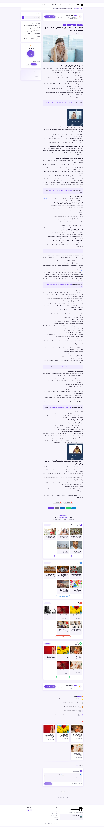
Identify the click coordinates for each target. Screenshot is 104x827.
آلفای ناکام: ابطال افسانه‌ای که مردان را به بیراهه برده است (76, 537)
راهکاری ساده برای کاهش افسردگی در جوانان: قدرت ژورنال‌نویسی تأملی (59, 102)
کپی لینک (50, 508)
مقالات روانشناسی (71, 4)
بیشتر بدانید (37, 78)
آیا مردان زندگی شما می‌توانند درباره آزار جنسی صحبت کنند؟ (76, 550)
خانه (57, 809)
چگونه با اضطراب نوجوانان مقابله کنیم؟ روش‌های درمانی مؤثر (61, 407)
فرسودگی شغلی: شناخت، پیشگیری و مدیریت (64, 550)
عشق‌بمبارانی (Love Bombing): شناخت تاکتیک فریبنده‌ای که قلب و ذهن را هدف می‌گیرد (50, 656)
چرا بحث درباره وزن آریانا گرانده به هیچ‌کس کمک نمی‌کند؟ (50, 537)
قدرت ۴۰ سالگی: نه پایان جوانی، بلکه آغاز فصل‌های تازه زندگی (76, 575)
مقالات (65, 24)
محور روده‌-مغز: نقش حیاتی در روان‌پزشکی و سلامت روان (50, 615)
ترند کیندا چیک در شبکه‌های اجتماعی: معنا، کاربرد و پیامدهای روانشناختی (63, 630)
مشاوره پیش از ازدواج (53, 4)
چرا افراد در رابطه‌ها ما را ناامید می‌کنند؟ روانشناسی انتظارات (76, 670)
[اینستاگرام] (31, 810)
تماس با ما (56, 819)
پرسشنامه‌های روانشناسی (62, 4)
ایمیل (56, 508)
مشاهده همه (48, 524)
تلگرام (73, 508)
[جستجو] (22, 5)
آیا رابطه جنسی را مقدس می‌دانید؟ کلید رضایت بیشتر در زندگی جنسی (50, 575)
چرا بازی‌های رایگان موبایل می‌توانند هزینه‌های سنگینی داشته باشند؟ (64, 616)
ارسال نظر (47, 783)
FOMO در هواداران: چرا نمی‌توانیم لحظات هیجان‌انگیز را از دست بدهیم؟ (63, 575)
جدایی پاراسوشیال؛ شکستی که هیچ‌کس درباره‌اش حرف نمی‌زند (63, 537)
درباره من (78, 818)
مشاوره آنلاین (56, 817)
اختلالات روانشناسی (80, 24)
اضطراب (74, 24)
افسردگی (45, 199)
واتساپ (68, 508)
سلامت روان (69, 24)
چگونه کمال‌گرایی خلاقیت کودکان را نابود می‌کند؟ (77, 590)
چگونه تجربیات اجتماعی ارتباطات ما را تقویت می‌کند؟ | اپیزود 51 (60, 190)
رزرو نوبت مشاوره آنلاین (44, 4)
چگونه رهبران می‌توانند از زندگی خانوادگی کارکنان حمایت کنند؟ (76, 630)
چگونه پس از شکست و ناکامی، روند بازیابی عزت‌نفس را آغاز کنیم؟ (76, 616)
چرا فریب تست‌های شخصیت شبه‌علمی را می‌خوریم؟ (62, 251)
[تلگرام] (28, 810)
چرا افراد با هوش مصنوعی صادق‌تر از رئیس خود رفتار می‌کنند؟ (77, 656)
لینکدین (62, 508)
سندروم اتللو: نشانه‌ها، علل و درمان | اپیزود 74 (63, 366)
